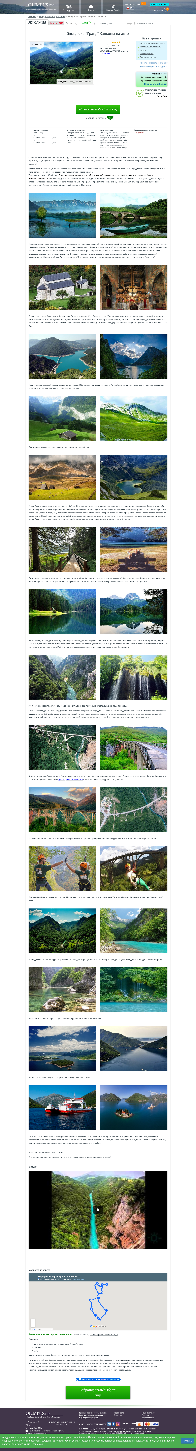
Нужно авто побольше (155, 84)
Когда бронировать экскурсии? (153, 66)
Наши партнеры (148, 1413)
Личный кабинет (159, 4)
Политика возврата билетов (152, 43)
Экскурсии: (161, 9)
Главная (32, 16)
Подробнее (162, 96)
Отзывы (139, 4)
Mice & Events (113, 10)
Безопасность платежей (150, 47)
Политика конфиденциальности (92, 1415)
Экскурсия (37, 22)
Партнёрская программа (89, 1418)
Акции (128, 4)
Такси (91, 10)
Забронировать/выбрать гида (98, 109)
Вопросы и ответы (148, 57)
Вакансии (118, 1415)
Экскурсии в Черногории (52, 16)
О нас (81, 1424)
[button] (90, 45)
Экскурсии (68, 10)
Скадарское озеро (51, 185)
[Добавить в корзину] (110, 118)
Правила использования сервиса (93, 1413)
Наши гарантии (147, 54)
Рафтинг (61, 647)
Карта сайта (119, 1413)
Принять (187, 1440)
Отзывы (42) (56, 23)
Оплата (143, 50)
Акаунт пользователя (96, 1424)
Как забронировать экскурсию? (153, 63)
